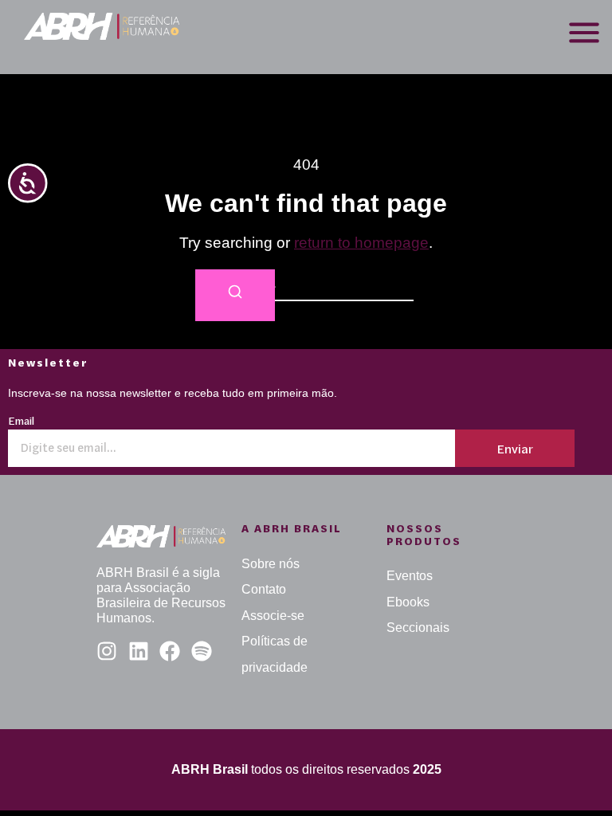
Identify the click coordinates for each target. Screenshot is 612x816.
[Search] (235, 295)
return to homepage (361, 242)
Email (21, 422)
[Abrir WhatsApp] (572, 775)
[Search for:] (306, 284)
